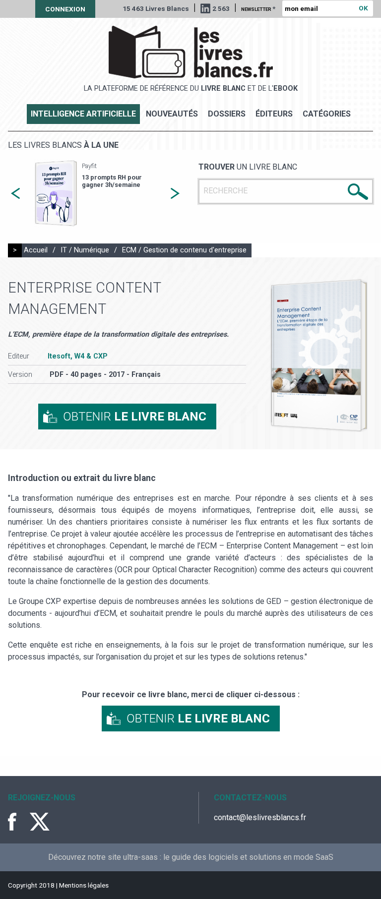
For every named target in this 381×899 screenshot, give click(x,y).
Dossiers (227, 114)
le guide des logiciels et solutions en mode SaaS (248, 857)
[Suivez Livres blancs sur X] (40, 822)
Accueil (36, 250)
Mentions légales (84, 885)
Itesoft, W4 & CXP (78, 356)
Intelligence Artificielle (83, 114)
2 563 (221, 8)
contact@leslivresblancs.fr (260, 817)
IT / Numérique (85, 250)
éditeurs (274, 114)
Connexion (65, 9)
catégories (327, 114)
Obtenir (134, 416)
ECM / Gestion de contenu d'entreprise (184, 250)
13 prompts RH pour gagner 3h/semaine (112, 181)
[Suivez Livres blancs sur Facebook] (18, 822)
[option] (95, 193)
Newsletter (258, 8)
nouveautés (172, 114)
